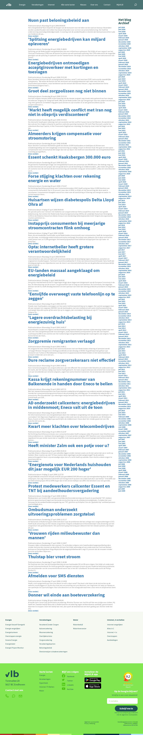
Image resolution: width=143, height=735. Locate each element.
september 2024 (124, 73)
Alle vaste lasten (68, 5)
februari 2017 (123, 260)
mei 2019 (121, 204)
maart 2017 (122, 258)
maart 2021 (122, 159)
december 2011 (124, 381)
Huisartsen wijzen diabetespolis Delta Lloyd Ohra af (71, 202)
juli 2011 (121, 392)
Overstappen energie (13, 636)
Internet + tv (112, 632)
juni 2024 (121, 79)
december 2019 (124, 190)
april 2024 (122, 83)
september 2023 (124, 97)
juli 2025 (121, 52)
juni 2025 (121, 54)
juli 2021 (121, 151)
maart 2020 (122, 184)
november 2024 (124, 68)
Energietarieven (11, 632)
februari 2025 (123, 62)
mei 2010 (121, 414)
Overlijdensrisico (45, 636)
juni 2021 (121, 153)
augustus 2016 (124, 272)
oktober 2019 (123, 194)
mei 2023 (121, 106)
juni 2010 (121, 412)
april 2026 (122, 33)
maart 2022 (122, 134)
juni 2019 (121, 202)
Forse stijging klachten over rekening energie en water (64, 178)
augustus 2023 (124, 99)
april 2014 (122, 330)
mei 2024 (121, 81)
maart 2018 (122, 233)
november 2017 (124, 241)
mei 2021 (121, 155)
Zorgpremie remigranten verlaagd (61, 341)
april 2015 (122, 305)
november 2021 (124, 143)
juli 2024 (121, 77)
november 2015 (124, 291)
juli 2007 (121, 439)
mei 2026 (121, 31)
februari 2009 (123, 417)
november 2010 (124, 406)
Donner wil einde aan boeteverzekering (66, 595)
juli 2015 (121, 299)
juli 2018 (121, 225)
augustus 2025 (124, 50)
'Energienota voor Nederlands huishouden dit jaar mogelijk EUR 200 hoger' (69, 467)
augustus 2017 (124, 248)
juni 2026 (121, 29)
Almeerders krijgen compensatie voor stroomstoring (64, 136)
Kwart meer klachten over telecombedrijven (71, 426)
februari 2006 (123, 474)
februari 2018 (123, 235)
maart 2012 (122, 375)
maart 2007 (122, 447)
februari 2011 (123, 400)
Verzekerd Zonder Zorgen (49, 624)
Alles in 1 (110, 628)
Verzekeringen (37, 5)
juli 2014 (121, 324)
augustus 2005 (124, 487)
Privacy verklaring (89, 723)
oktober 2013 (123, 342)
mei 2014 (121, 328)
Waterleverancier (79, 628)
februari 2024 (123, 87)
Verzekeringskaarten (47, 644)
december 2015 (124, 289)
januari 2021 (123, 163)
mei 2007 (121, 443)
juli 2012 (121, 369)
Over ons (94, 5)
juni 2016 (121, 276)
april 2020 (122, 182)
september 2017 (124, 246)
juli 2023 (121, 101)
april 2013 (122, 355)
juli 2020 (121, 176)
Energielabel (10, 644)
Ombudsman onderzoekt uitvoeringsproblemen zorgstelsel (61, 512)
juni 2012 (121, 371)
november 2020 (124, 167)
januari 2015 (123, 311)
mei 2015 (121, 303)
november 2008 (124, 421)
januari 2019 (123, 213)
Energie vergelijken (12, 628)
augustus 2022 (124, 124)
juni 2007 (121, 441)
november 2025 (124, 44)
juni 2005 (121, 491)
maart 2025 (122, 60)
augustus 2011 (124, 390)
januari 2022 (123, 138)
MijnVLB (120, 5)
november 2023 (124, 93)
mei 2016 (121, 279)
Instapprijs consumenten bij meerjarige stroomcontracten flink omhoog (66, 225)
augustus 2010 (124, 408)
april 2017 (122, 256)
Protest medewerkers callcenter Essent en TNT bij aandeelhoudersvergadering (69, 488)
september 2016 (124, 270)
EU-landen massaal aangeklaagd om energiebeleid (64, 273)
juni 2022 (121, 128)
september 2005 (124, 485)
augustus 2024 (124, 75)
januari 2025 (123, 64)
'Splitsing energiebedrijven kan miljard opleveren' (66, 41)
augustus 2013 (124, 347)
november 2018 (124, 217)
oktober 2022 (123, 120)
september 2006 (124, 460)
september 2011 (124, 388)
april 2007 (122, 445)
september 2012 (124, 365)
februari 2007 (123, 449)
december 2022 (124, 116)
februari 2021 (123, 161)
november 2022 (124, 118)
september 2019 (124, 196)
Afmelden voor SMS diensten (56, 576)
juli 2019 (121, 200)
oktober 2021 (123, 145)
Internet (51, 5)
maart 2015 (122, 307)
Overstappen (112, 636)
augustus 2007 (124, 437)
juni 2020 (121, 178)
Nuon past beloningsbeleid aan (58, 20)
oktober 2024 (123, 70)
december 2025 (124, 42)
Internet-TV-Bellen (46, 687)
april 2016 (122, 281)
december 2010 (124, 404)
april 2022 (122, 132)
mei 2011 (121, 394)
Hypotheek (43, 683)
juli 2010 (121, 410)
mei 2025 (121, 56)
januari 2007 (123, 451)
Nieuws (83, 5)
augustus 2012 (124, 367)
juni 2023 (121, 103)
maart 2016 (122, 283)
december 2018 (124, 215)
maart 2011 (122, 398)
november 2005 (124, 480)
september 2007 (124, 435)
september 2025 (124, 48)
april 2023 (122, 108)
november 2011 (124, 384)
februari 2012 (123, 377)
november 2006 (124, 456)
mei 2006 (121, 468)
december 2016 (124, 264)
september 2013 (124, 344)
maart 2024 (122, 85)
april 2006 (122, 470)
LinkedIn (70, 685)
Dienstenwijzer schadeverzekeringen (53, 651)
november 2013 (124, 340)
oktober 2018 (123, 219)
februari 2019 (123, 211)
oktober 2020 (123, 169)
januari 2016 (123, 287)
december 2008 (124, 419)
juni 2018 (121, 227)
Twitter (70, 681)
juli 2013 (121, 349)
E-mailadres (112, 699)
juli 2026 (121, 27)
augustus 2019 (124, 198)
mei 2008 (121, 427)
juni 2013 (121, 351)
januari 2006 (123, 476)
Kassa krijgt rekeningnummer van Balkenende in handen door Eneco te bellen (70, 381)
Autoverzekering (45, 628)
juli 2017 (121, 250)
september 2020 (124, 171)
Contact (107, 5)
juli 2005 (121, 489)
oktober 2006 (123, 458)
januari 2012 (123, 379)
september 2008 (124, 425)
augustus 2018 (124, 223)
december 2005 (124, 478)
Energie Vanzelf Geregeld (15, 624)
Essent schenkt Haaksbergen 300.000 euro (69, 157)
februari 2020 (123, 186)
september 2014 (124, 320)
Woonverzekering (46, 632)
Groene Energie (11, 640)
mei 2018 (121, 229)
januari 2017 (123, 262)
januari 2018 (123, 237)
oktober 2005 (123, 482)
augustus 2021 (124, 149)
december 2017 (124, 239)
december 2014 (124, 314)
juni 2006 (121, 466)
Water (75, 620)
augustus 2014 (124, 322)
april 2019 (122, 206)
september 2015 (124, 295)
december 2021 (124, 140)
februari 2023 (123, 112)
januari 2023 (123, 114)
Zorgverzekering (45, 640)
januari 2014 (123, 336)
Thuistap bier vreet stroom (54, 556)
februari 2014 (123, 334)
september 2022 (124, 122)
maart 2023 (122, 110)
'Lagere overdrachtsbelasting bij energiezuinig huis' (60, 320)
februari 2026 (123, 38)
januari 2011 (123, 402)
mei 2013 (121, 353)
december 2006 (124, 454)
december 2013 (124, 338)
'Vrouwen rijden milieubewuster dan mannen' (64, 535)
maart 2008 (122, 429)
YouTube (70, 689)
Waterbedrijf (78, 624)
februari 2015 (123, 309)
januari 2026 (123, 40)
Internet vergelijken (115, 624)
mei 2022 (121, 130)
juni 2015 (121, 301)
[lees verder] (33, 36)
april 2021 (122, 157)
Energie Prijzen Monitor (14, 648)
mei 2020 (121, 180)
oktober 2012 (123, 363)
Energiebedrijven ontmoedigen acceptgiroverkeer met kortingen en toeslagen (63, 67)
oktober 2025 (123, 46)
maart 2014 (122, 332)
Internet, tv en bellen (115, 620)
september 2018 (124, 221)
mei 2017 (121, 254)
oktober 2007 (123, 433)
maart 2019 (122, 208)
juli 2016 (121, 274)
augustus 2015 (124, 297)
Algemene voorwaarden (91, 722)
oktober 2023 (123, 95)
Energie (22, 5)
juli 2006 (121, 464)
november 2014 (124, 316)
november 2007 (124, 431)
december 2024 (124, 66)
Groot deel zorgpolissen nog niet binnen (67, 91)
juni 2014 (121, 326)
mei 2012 (121, 373)
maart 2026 (122, 35)
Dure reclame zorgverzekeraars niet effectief (71, 360)
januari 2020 (123, 188)
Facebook (70, 676)
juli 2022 (121, 126)
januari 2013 (123, 359)
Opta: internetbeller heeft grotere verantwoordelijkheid (61, 249)
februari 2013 (123, 357)
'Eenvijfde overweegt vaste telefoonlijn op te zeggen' (71, 296)
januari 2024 (123, 89)
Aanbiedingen (112, 640)
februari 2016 (123, 285)
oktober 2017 (123, 243)
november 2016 (124, 266)
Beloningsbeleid (45, 648)
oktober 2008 (123, 423)
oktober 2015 (123, 293)
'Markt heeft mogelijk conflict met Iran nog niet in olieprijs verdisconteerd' (70, 112)
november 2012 (124, 361)
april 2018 (122, 231)
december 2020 (124, 165)
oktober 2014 (123, 318)
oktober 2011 (123, 386)
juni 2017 (121, 252)
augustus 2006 (124, 462)
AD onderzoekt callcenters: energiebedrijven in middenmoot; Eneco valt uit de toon (71, 405)
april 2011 (122, 396)
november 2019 (124, 192)
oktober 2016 (123, 268)
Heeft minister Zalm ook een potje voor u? (68, 445)
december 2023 (124, 91)
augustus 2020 (124, 173)
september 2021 (124, 147)
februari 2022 (123, 136)
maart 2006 (122, 472)
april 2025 (122, 58)
